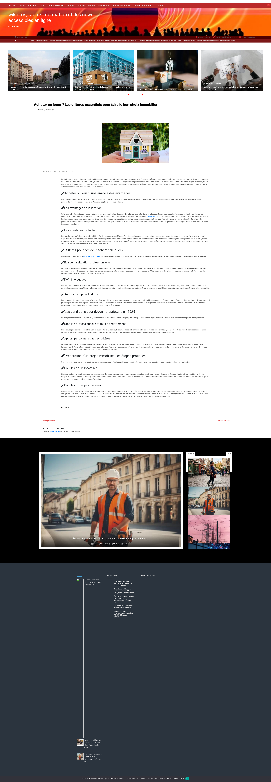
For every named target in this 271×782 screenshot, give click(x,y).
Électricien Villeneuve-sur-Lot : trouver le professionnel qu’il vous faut (53, 40)
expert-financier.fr (153, 217)
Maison (81, 5)
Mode (41, 5)
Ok (187, 779)
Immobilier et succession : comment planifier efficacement (178, 89)
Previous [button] (190, 454)
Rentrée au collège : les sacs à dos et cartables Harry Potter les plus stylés (148, 40)
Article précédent (48, 421)
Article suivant (224, 421)
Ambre (97, 544)
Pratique (32, 5)
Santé (22, 5)
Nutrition (71, 5)
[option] (100, 40)
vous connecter (55, 431)
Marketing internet (122, 5)
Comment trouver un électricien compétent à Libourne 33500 (100, 40)
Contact (159, 5)
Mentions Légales (148, 575)
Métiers (91, 5)
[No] (268, 779)
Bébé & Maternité (56, 5)
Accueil (12, 5)
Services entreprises (143, 5)
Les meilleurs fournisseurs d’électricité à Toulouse (123, 606)
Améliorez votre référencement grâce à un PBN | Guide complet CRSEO (109, 538)
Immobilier (65, 407)
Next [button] (229, 454)
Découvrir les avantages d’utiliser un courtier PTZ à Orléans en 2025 (53, 89)
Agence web (104, 5)
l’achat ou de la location (91, 256)
